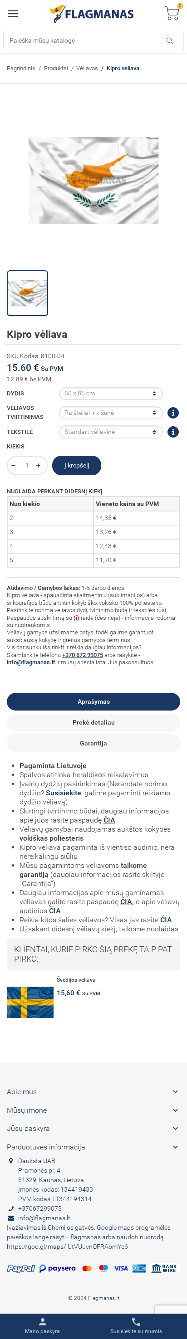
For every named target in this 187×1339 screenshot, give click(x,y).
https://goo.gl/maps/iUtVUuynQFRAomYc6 (67, 1246)
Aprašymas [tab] (94, 701)
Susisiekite (63, 793)
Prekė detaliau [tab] (94, 722)
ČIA (109, 820)
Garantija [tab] (93, 743)
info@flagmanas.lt (31, 662)
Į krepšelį (76, 465)
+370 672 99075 (82, 655)
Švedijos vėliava (76, 980)
